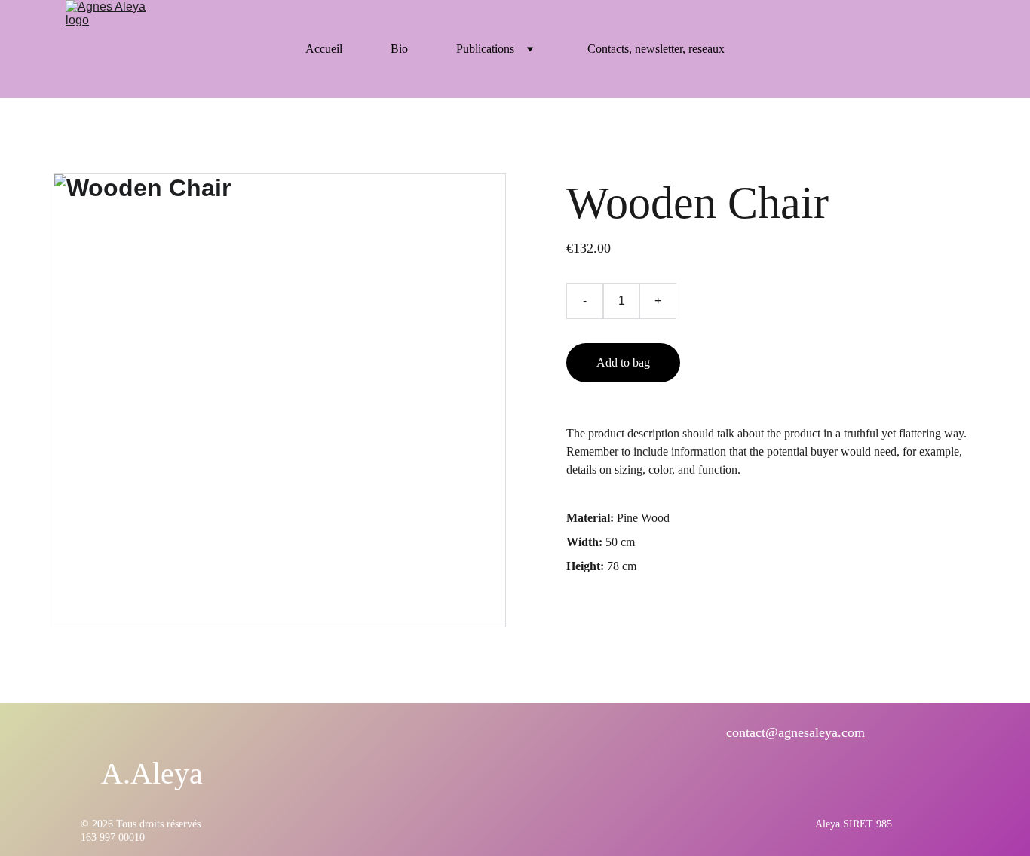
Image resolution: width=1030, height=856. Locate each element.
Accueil (323, 48)
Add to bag (623, 362)
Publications (485, 48)
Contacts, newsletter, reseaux (656, 48)
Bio (399, 48)
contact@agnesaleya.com (795, 732)
